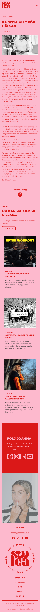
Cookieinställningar (26, 609)
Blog (4, 16)
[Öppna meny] (37, 5)
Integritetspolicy (12, 609)
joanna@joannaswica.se (20, 533)
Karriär (11, 16)
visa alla (9, 228)
